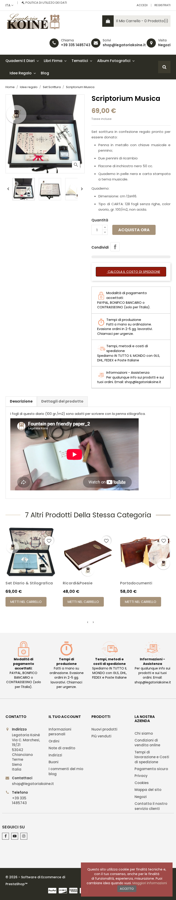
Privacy (141, 775)
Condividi (115, 246)
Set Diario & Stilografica (29, 583)
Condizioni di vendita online (147, 742)
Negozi (164, 45)
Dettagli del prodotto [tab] (62, 401)
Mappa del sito (148, 789)
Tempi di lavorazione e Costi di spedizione (152, 757)
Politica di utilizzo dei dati (46, 2)
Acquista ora (134, 230)
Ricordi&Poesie (77, 583)
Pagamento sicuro (151, 768)
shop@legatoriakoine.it (124, 45)
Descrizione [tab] (21, 401)
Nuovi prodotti (104, 729)
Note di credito (62, 748)
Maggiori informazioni (149, 883)
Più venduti (101, 736)
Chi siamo (144, 733)
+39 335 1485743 (75, 45)
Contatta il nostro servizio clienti (151, 806)
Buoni (53, 762)
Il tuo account (65, 716)
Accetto (127, 889)
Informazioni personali (60, 731)
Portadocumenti (136, 583)
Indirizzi (55, 755)
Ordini (54, 741)
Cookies (142, 782)
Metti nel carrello (26, 601)
